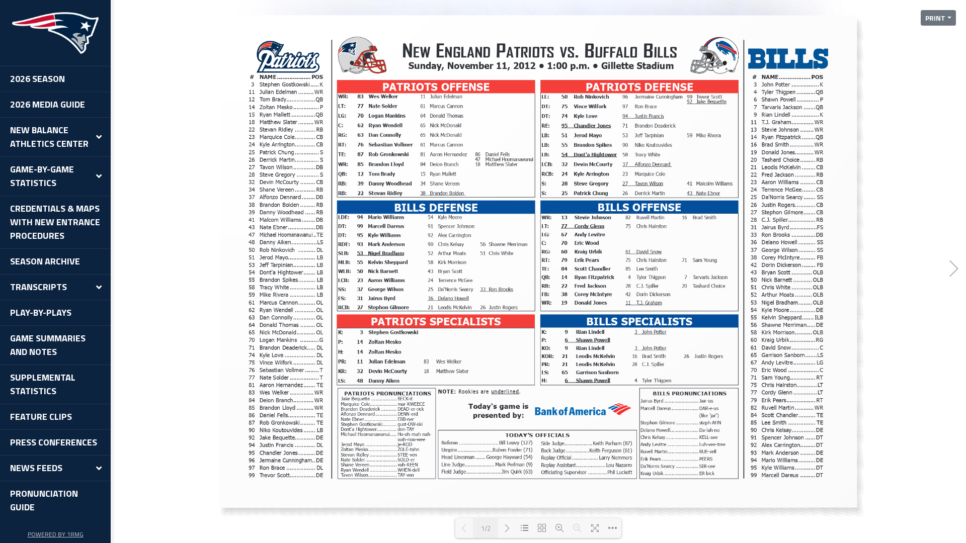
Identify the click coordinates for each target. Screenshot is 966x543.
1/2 (486, 528)
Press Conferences (53, 442)
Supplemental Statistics (42, 384)
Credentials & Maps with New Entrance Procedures (55, 222)
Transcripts (38, 287)
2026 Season (37, 78)
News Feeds (36, 468)
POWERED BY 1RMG (56, 534)
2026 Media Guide (47, 104)
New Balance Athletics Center (49, 136)
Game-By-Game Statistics (42, 176)
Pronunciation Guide (44, 500)
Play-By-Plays (40, 312)
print (935, 18)
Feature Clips (41, 416)
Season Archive (45, 261)
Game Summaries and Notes (48, 344)
